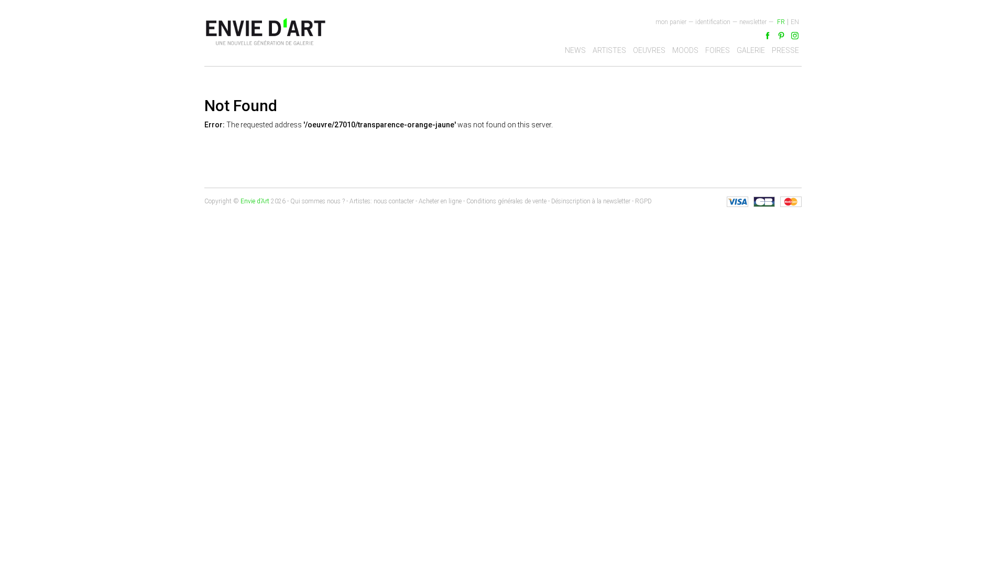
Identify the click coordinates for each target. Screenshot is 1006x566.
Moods (685, 50)
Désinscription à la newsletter (590, 201)
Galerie (751, 50)
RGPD (643, 201)
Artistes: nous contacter (381, 201)
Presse (785, 50)
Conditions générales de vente (506, 201)
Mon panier (670, 22)
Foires (717, 50)
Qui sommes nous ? (317, 201)
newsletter (753, 22)
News (575, 50)
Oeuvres (649, 50)
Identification (712, 22)
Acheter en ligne (440, 201)
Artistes (609, 50)
